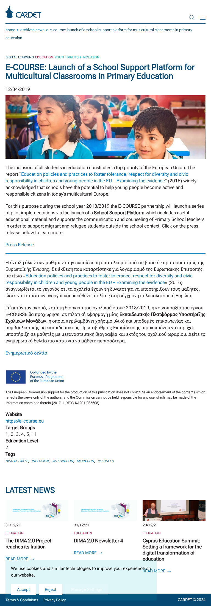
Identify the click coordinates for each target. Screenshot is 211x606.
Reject (50, 589)
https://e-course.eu (24, 421)
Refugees (105, 461)
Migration (85, 461)
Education (44, 57)
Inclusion (40, 461)
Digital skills (16, 461)
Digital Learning (19, 57)
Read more (17, 558)
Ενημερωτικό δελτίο (26, 353)
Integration (62, 461)
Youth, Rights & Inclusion (77, 57)
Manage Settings (86, 589)
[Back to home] (24, 11)
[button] (192, 17)
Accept (23, 589)
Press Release (19, 244)
